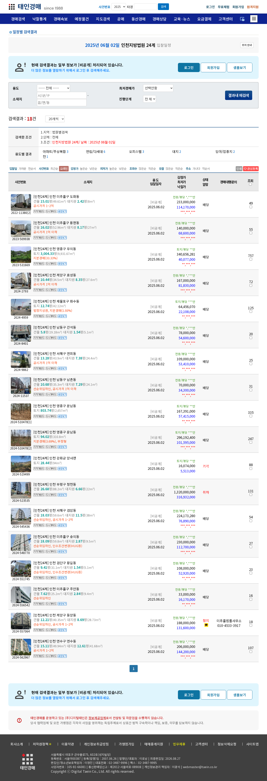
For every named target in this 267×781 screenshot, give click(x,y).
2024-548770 (21, 553)
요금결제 (204, 18)
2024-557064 (21, 631)
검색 (163, 6)
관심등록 (251, 168)
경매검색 (18, 18)
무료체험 (223, 7)
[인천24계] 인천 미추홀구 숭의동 (56, 536)
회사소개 (16, 743)
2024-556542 (21, 605)
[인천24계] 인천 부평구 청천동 (54, 484)
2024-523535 (21, 500)
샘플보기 (239, 67)
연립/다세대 (94, 151)
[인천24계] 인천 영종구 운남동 (54, 405)
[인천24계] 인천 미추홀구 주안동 (56, 588)
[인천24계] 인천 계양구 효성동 (54, 274)
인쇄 (239, 168)
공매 (120, 18)
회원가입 (238, 7)
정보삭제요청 (227, 743)
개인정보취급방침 (96, 743)
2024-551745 (21, 579)
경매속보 (61, 18)
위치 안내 (247, 45)
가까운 (22, 168)
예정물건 (82, 18)
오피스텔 (135, 151)
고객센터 (226, 18)
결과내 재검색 (238, 95)
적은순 (152, 168)
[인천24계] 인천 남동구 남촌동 (54, 379)
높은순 (83, 168)
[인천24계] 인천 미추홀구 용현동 (56, 222)
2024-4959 (21, 317)
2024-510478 (21, 422)
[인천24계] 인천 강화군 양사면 (54, 457)
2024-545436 (21, 526)
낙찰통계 (39, 18)
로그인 (210, 7)
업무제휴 (179, 743)
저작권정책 (42, 743)
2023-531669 (21, 265)
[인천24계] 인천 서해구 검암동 (54, 510)
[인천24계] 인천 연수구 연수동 (54, 641)
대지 (175, 151)
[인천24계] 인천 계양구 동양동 (54, 615)
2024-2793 (21, 291)
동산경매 (138, 18)
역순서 (206, 168)
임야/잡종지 (223, 151)
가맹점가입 (126, 743)
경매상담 (159, 18)
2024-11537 (21, 396)
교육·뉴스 (182, 18)
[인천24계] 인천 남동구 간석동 (54, 327)
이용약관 (68, 743)
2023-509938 (21, 239)
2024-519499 (21, 474)
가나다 (196, 168)
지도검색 (103, 18)
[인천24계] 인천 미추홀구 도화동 (56, 196)
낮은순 (93, 168)
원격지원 (253, 7)
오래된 (64, 168)
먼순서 (32, 168)
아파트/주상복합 (54, 151)
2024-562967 (21, 657)
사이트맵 (252, 743)
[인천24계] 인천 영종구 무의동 (54, 248)
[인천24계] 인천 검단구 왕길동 (54, 562)
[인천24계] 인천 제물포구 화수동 (56, 301)
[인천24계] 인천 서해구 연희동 (54, 353)
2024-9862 (21, 370)
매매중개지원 (153, 743)
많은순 (142, 168)
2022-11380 (21, 213)
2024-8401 (21, 343)
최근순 (54, 168)
